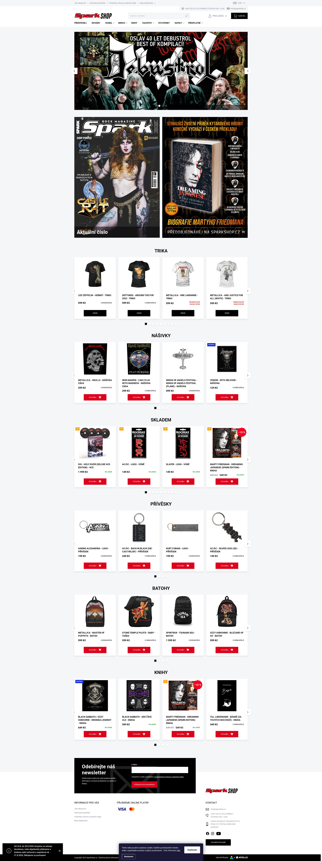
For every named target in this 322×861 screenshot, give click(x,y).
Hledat (186, 16)
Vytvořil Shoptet (222, 857)
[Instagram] (212, 833)
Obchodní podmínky (97, 3)
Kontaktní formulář (218, 842)
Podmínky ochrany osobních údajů (122, 3)
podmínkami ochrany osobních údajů (169, 777)
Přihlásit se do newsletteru (144, 785)
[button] (79, 71)
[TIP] (95, 444)
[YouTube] (218, 833)
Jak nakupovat (80, 3)
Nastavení (128, 856)
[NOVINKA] (227, 360)
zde (178, 850)
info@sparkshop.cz (218, 809)
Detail (95, 313)
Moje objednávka (146, 3)
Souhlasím (192, 850)
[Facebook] (207, 833)
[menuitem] (81, 23)
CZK (240, 3)
